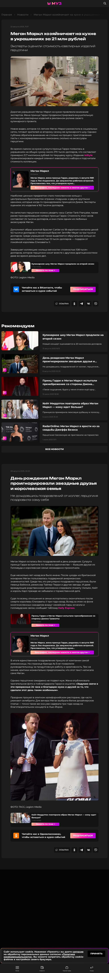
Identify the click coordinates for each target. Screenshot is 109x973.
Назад (92, 970)
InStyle (88, 155)
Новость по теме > (45, 270)
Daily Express (66, 608)
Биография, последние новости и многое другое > (62, 187)
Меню (17, 970)
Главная (6, 14)
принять (96, 953)
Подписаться (83, 289)
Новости (42, 970)
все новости (54, 449)
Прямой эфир (67, 970)
